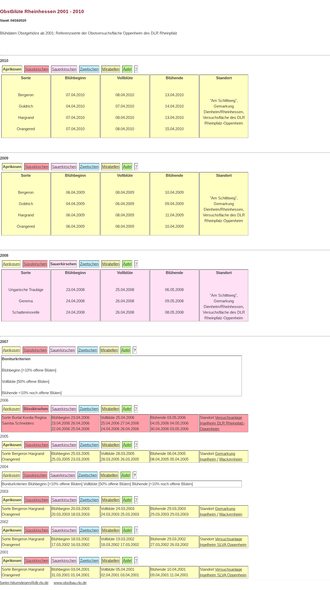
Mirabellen (110, 69)
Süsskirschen (36, 69)
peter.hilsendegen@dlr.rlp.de (24, 583)
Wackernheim (230, 459)
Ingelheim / (209, 459)
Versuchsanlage (228, 418)
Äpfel (127, 69)
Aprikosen (11, 264)
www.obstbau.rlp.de (70, 583)
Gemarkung (225, 454)
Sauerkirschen (64, 69)
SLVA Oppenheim (232, 545)
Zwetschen (89, 69)
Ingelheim (208, 423)
